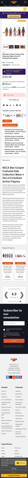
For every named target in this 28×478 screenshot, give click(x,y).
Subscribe (14, 341)
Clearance (17, 391)
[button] (14, 100)
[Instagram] (17, 377)
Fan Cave (17, 410)
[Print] (10, 105)
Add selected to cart (10, 125)
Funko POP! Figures (20, 407)
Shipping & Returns (6, 407)
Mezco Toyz (18, 448)
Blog (2, 417)
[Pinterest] (20, 105)
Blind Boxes (18, 413)
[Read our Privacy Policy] (24, 333)
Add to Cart (8, 263)
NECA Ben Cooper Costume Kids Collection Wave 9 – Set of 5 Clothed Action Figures (15, 131)
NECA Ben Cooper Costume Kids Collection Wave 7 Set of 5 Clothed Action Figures (15, 144)
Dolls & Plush (18, 418)
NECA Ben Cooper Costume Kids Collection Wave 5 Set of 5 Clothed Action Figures (7, 269)
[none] (14, 31)
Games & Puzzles (19, 421)
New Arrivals (18, 394)
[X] (13, 105)
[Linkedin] (16, 105)
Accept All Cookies (14, 475)
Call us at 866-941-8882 (14, 373)
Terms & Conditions (6, 420)
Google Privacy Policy (8, 346)
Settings (14, 468)
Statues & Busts (19, 415)
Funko (3, 448)
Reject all (14, 472)
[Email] (7, 105)
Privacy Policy (5, 423)
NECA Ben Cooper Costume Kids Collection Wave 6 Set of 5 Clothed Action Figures (15, 138)
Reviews (3, 394)
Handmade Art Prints (20, 429)
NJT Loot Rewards (6, 399)
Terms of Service (18, 346)
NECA (3, 450)
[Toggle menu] (2, 2)
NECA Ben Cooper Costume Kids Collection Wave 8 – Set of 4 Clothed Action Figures (15, 151)
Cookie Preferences (6, 431)
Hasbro (3, 453)
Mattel (3, 456)
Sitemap (3, 433)
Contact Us (4, 396)
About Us (3, 391)
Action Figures (19, 399)
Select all (7, 121)
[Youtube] (14, 377)
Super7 (16, 450)
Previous (3, 265)
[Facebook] (3, 105)
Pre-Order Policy (5, 410)
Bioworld (17, 453)
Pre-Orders (18, 396)
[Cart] (25, 2)
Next (25, 265)
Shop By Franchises (20, 436)
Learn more (8, 73)
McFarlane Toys (19, 456)
